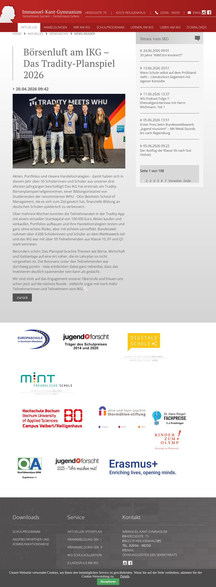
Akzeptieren (108, 581)
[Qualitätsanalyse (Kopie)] (144, 478)
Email (128, 550)
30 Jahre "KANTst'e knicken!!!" (161, 55)
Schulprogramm (26, 531)
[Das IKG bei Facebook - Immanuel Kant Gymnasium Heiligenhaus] (209, 13)
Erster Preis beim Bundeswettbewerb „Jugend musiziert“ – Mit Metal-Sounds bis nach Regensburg (167, 128)
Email (197, 13)
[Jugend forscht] (85, 352)
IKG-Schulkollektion (85, 555)
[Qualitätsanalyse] (34, 350)
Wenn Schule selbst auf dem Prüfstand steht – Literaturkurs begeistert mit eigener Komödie (168, 76)
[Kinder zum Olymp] (169, 452)
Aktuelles (35, 34)
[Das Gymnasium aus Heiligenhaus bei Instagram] (204, 13)
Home (17, 34)
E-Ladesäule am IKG (83, 563)
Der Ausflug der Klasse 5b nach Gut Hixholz (165, 152)
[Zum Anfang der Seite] (25, 495)
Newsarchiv (58, 34)
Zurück (22, 297)
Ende (187, 181)
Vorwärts (175, 181)
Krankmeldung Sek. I (84, 539)
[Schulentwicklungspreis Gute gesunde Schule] (46, 397)
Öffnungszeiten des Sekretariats (149, 555)
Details (125, 576)
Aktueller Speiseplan (85, 531)
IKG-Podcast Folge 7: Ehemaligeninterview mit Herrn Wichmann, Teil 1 (162, 102)
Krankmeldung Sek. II (85, 547)
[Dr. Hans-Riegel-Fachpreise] (169, 424)
